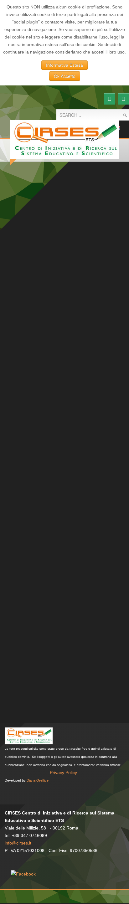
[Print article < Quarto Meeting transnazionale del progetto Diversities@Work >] (112, 233)
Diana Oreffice (38, 780)
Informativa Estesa (64, 65)
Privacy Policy (63, 772)
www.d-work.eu (79, 400)
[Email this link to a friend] (119, 233)
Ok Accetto (64, 76)
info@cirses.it (18, 842)
